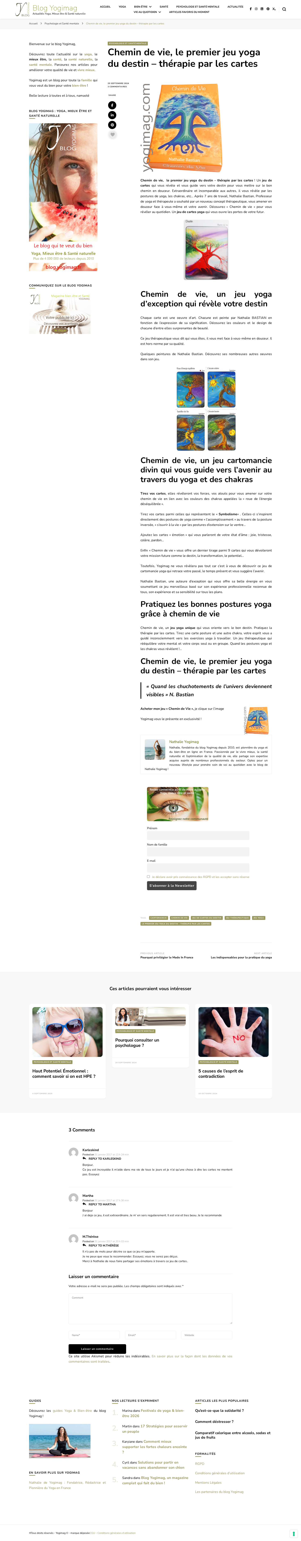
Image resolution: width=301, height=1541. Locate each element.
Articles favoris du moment (189, 12)
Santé (164, 6)
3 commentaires (121, 86)
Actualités (235, 6)
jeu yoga (258, 918)
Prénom (152, 828)
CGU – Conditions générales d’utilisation (113, 1533)
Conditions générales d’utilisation (220, 1473)
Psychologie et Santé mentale (197, 6)
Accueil (105, 6)
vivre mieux (86, 70)
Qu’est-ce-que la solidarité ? (219, 1410)
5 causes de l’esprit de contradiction (220, 1074)
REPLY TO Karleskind (104, 1159)
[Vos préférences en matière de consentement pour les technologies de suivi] (294, 1534)
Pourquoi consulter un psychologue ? (137, 1043)
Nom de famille (157, 844)
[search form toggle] (284, 9)
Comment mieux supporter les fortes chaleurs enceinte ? (154, 1447)
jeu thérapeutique (237, 918)
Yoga (122, 6)
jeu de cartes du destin (206, 918)
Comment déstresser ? (214, 1421)
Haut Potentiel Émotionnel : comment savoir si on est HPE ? (63, 1074)
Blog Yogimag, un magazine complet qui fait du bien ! (155, 1480)
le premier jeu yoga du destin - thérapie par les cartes (176, 924)
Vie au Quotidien (145, 12)
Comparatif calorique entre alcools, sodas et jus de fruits (232, 1435)
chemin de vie (179, 918)
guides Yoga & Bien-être (72, 1411)
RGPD (199, 1464)
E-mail (151, 861)
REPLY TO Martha (102, 1204)
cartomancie (158, 918)
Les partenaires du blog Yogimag (219, 1492)
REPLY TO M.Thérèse (103, 1246)
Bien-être (140, 6)
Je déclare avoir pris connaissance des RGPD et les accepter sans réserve (200, 877)
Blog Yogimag (55, 8)
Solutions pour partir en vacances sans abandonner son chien (153, 1465)
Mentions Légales (208, 1482)
